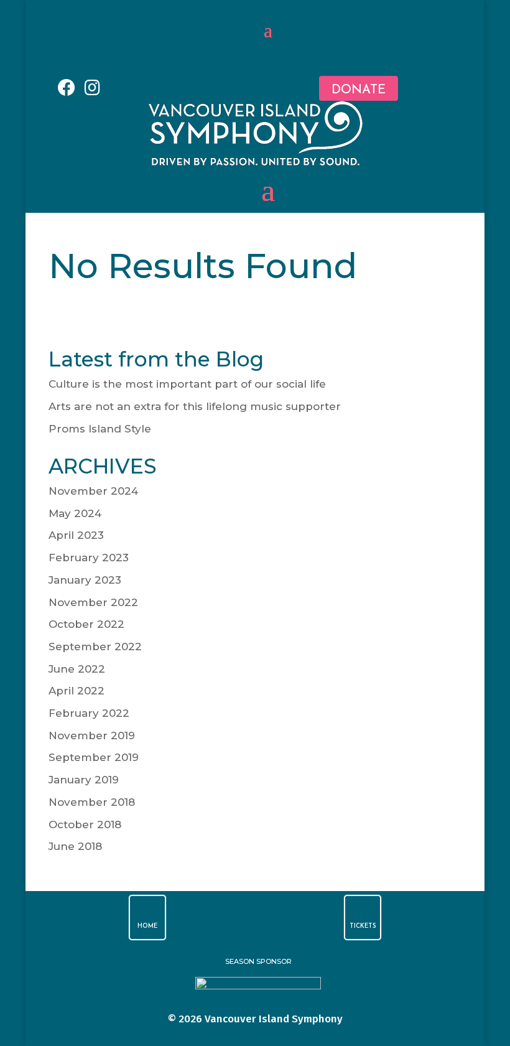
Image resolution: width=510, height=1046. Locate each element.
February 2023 (89, 557)
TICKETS (363, 926)
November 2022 (93, 602)
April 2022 (76, 690)
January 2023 (85, 580)
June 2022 (77, 669)
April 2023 (76, 535)
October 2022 (86, 624)
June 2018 (75, 846)
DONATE (359, 90)
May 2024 (75, 513)
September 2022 (95, 646)
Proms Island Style (100, 429)
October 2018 (85, 824)
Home (147, 926)
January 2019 (84, 779)
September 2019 (94, 757)
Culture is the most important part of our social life (187, 384)
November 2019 (92, 735)
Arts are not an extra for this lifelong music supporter (195, 406)
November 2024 (93, 491)
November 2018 (92, 802)
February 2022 (89, 713)
